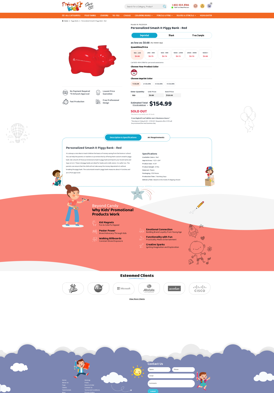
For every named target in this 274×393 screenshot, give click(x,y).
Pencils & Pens (164, 15)
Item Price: (169, 91)
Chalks (127, 15)
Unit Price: (152, 91)
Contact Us (88, 387)
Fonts (87, 382)
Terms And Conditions (92, 390)
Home (66, 21)
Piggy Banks (90, 15)
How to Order (89, 385)
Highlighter (206, 15)
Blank (171, 35)
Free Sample (198, 35)
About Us (65, 382)
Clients (64, 387)
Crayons (104, 15)
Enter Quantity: (137, 91)
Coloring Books (143, 15)
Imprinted (144, 35)
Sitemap (87, 380)
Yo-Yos (115, 15)
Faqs (64, 385)
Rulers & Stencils (185, 15)
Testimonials (66, 390)
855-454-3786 (139, 62)
